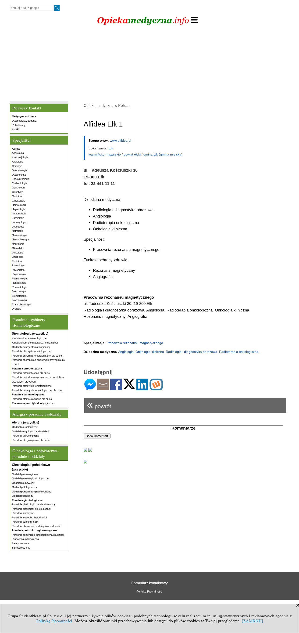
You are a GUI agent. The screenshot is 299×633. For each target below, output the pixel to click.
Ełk (111, 148)
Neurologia (18, 243)
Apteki (15, 129)
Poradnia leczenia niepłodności (29, 517)
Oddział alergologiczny (25, 427)
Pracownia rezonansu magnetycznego (135, 343)
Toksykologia (19, 300)
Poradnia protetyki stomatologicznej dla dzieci (37, 390)
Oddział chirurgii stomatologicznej (31, 347)
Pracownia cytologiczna (25, 539)
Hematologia (19, 204)
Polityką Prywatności (54, 621)
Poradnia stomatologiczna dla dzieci (32, 399)
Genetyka (17, 192)
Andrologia (18, 153)
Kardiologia (18, 218)
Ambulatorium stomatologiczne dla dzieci (35, 342)
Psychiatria (18, 269)
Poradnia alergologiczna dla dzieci (31, 440)
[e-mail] (103, 388)
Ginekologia (18, 200)
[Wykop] (156, 388)
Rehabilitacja (19, 125)
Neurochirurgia (20, 239)
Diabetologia (19, 174)
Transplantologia (21, 304)
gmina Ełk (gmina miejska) (162, 154)
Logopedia (18, 226)
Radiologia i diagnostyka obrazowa (191, 352)
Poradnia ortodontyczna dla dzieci (31, 373)
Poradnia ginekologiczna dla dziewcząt (34, 504)
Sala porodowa (20, 543)
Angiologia (17, 161)
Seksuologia (19, 291)
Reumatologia (19, 287)
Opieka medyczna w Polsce (107, 106)
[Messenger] (90, 388)
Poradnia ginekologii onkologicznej (31, 508)
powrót (99, 404)
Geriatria (17, 196)
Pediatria (17, 261)
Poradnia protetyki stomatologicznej (32, 385)
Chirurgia (17, 166)
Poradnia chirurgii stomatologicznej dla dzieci (37, 355)
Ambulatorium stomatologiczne (29, 338)
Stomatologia (19, 295)
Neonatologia (19, 235)
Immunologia (19, 213)
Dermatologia (19, 170)
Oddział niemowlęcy (23, 482)
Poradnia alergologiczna (25, 435)
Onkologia (17, 252)
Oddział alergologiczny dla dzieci (30, 431)
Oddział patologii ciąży (24, 487)
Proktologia (18, 265)
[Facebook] (116, 388)
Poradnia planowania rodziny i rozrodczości (36, 526)
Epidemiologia (19, 183)
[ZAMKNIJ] (252, 621)
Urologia (16, 308)
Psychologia (19, 274)
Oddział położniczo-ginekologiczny (31, 491)
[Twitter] (129, 387)
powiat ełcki (132, 154)
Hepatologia (18, 209)
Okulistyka (18, 248)
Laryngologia (19, 222)
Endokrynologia (20, 178)
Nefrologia (17, 230)
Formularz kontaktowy (149, 583)
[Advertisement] (149, 64)
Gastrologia (18, 187)
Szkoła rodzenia (21, 547)
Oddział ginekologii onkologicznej (30, 478)
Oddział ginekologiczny (25, 474)
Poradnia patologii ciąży (25, 521)
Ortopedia (17, 256)
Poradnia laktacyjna (23, 513)
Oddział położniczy (22, 495)
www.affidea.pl (120, 140)
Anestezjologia (20, 157)
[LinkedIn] (142, 388)
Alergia (16, 148)
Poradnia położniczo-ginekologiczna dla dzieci (38, 534)
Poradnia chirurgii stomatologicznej (31, 351)
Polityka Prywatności (149, 591)
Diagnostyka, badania (24, 120)
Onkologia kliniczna (149, 352)
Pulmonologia (19, 278)
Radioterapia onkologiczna (238, 352)
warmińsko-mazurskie (105, 154)
